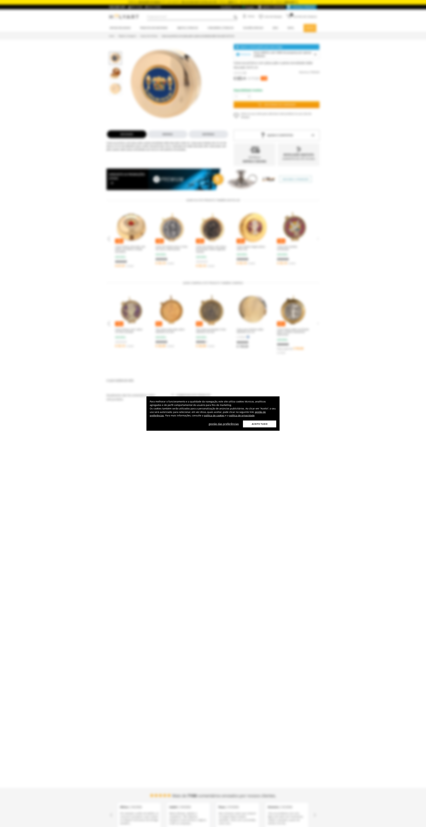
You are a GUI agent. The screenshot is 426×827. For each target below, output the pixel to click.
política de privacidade (242, 415)
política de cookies (214, 415)
